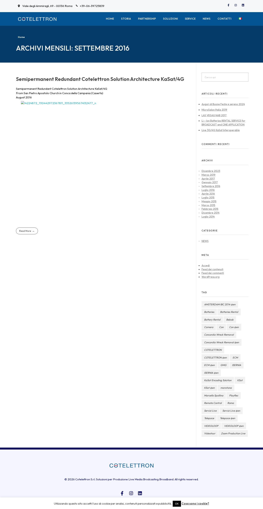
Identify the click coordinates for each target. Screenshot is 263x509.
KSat (240, 380)
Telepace (209, 418)
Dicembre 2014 (210, 212)
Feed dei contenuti (212, 269)
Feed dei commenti (213, 273)
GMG (223, 365)
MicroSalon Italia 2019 (214, 109)
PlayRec (233, 395)
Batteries (209, 311)
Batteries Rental (229, 311)
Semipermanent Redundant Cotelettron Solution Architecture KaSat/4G (100, 79)
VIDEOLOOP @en (234, 425)
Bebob (230, 319)
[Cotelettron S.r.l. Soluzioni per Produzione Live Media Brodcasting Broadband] (37, 19)
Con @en (234, 327)
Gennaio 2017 (210, 182)
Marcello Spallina (213, 395)
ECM (235, 357)
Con (221, 327)
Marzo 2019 (208, 174)
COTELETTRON (213, 349)
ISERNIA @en (211, 372)
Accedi (206, 265)
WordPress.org (210, 276)
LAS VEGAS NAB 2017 (214, 115)
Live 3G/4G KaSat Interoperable (221, 130)
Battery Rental (212, 319)
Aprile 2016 (208, 193)
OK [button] (177, 503)
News (205, 241)
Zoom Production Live (233, 433)
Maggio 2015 (209, 201)
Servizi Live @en (231, 410)
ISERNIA (236, 365)
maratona (226, 387)
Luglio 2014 (208, 216)
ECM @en (209, 365)
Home (21, 37)
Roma (230, 402)
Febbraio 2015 (210, 208)
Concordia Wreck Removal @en (221, 342)
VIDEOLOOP (211, 425)
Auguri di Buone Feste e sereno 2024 (223, 104)
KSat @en (209, 387)
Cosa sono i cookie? (195, 503)
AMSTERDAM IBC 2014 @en (219, 304)
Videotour (209, 433)
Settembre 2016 (211, 186)
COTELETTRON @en (215, 357)
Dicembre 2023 (211, 170)
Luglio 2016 (208, 190)
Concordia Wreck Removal (219, 334)
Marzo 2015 (208, 205)
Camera (208, 327)
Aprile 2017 (208, 178)
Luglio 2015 (208, 197)
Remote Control (213, 402)
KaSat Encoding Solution (217, 380)
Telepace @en (227, 418)
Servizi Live (210, 410)
